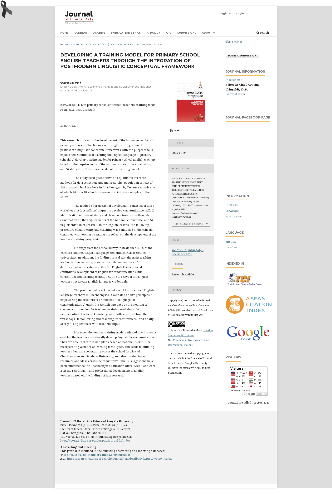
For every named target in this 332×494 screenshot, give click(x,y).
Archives (77, 44)
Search (264, 32)
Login (240, 13)
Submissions (186, 32)
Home (64, 32)
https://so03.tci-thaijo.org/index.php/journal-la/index (95, 440)
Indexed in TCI (235, 80)
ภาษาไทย (231, 247)
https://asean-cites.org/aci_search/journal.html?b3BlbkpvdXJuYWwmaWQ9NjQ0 (120, 458)
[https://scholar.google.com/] (249, 341)
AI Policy (153, 32)
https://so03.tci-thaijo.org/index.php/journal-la (99, 455)
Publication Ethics (126, 32)
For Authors (233, 210)
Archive (99, 32)
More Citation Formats (188, 223)
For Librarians (234, 216)
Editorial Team (235, 94)
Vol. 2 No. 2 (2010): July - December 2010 (112, 44)
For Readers (233, 205)
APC (169, 32)
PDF (176, 130)
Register (225, 13)
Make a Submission (242, 55)
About (207, 32)
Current (81, 32)
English (231, 241)
